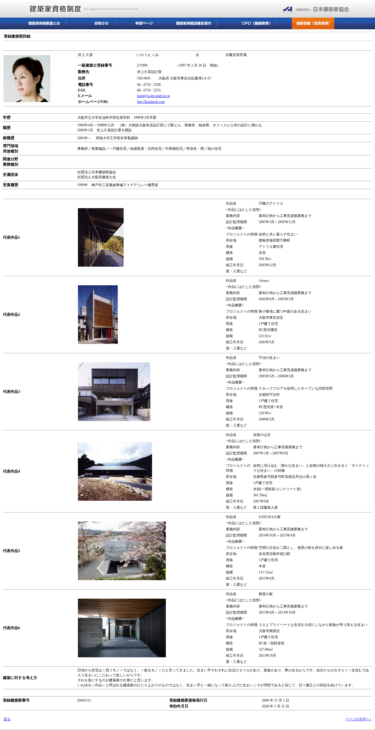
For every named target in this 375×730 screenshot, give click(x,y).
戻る (7, 719)
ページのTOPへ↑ (358, 719)
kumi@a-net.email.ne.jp (153, 96)
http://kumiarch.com (151, 102)
